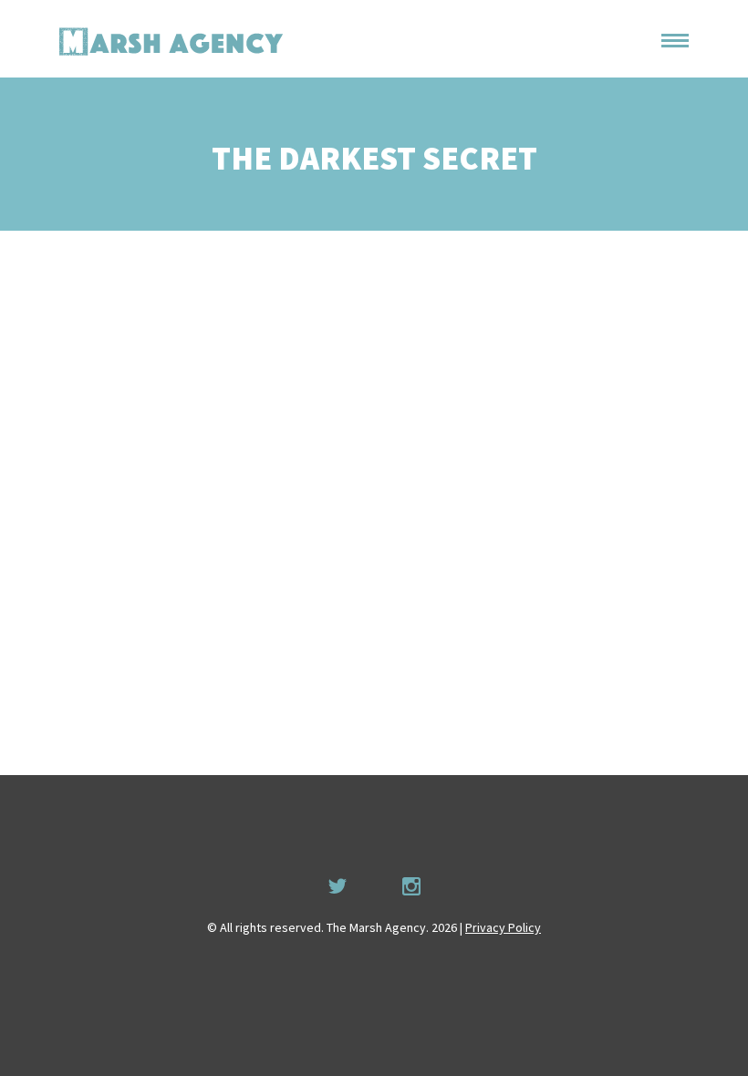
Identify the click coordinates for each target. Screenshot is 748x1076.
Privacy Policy (503, 927)
